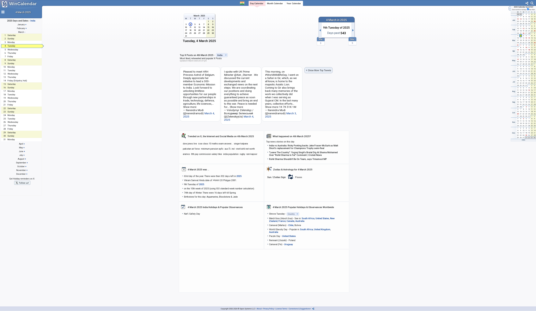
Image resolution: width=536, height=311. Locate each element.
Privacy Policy (268, 309)
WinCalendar (23, 3)
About (259, 309)
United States (322, 218)
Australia (299, 221)
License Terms (281, 309)
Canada (290, 221)
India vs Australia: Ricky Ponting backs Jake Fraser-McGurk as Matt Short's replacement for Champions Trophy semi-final (303, 147)
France (282, 221)
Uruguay (288, 244)
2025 (238, 176)
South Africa (308, 218)
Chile (290, 225)
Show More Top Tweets (318, 70)
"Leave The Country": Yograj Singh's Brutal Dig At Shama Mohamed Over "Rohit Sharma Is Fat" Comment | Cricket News (303, 153)
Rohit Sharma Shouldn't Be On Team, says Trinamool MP (298, 159)
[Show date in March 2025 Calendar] (199, 28)
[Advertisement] (267, 28)
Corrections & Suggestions (299, 309)
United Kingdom (322, 229)
